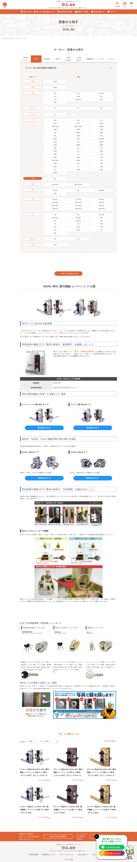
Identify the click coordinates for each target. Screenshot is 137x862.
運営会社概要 (33, 854)
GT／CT (32, 108)
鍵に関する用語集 (66, 12)
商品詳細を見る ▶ (44, 428)
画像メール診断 (83, 12)
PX (33, 199)
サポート (114, 12)
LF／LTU (33, 114)
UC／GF (32, 239)
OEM (32, 184)
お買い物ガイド (99, 12)
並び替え (23, 742)
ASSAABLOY (79, 59)
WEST (58, 59)
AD (33, 93)
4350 (32, 81)
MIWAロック (25, 59)
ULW (32, 244)
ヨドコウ (101, 59)
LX (33, 120)
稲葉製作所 (90, 59)
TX (33, 214)
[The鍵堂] (68, 5)
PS (33, 190)
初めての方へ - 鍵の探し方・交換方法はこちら (39, 12)
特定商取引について (48, 854)
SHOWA (47, 59)
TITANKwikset (68, 59)
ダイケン (112, 59)
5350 (32, 87)
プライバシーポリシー (66, 854)
